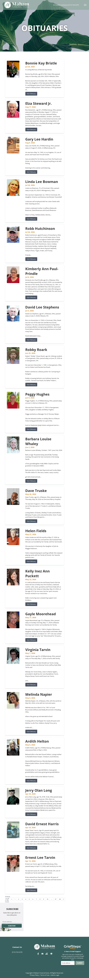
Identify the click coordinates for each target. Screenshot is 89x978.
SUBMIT (79, 963)
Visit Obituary (31, 94)
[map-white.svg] (46, 953)
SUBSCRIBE (12, 926)
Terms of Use (44, 975)
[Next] (63, 899)
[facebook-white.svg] (38, 954)
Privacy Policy (34, 975)
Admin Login (55, 975)
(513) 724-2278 (73, 5)
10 (47, 899)
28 (60, 899)
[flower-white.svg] (51, 953)
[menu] (85, 5)
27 (55, 899)
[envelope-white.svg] (42, 953)
